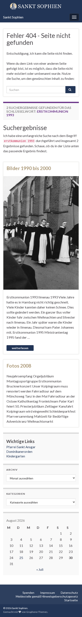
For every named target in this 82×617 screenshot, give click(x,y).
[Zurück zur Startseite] (41, 6)
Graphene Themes (37, 611)
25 (21, 558)
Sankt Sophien (13, 17)
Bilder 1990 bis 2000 (29, 168)
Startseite (71, 600)
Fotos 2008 (19, 366)
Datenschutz (69, 592)
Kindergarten (15, 456)
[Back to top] (72, 607)
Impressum (47, 592)
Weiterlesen (20, 348)
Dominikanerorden (19, 451)
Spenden (28, 592)
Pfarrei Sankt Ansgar (21, 447)
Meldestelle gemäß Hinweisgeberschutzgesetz (47, 596)
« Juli (39, 569)
